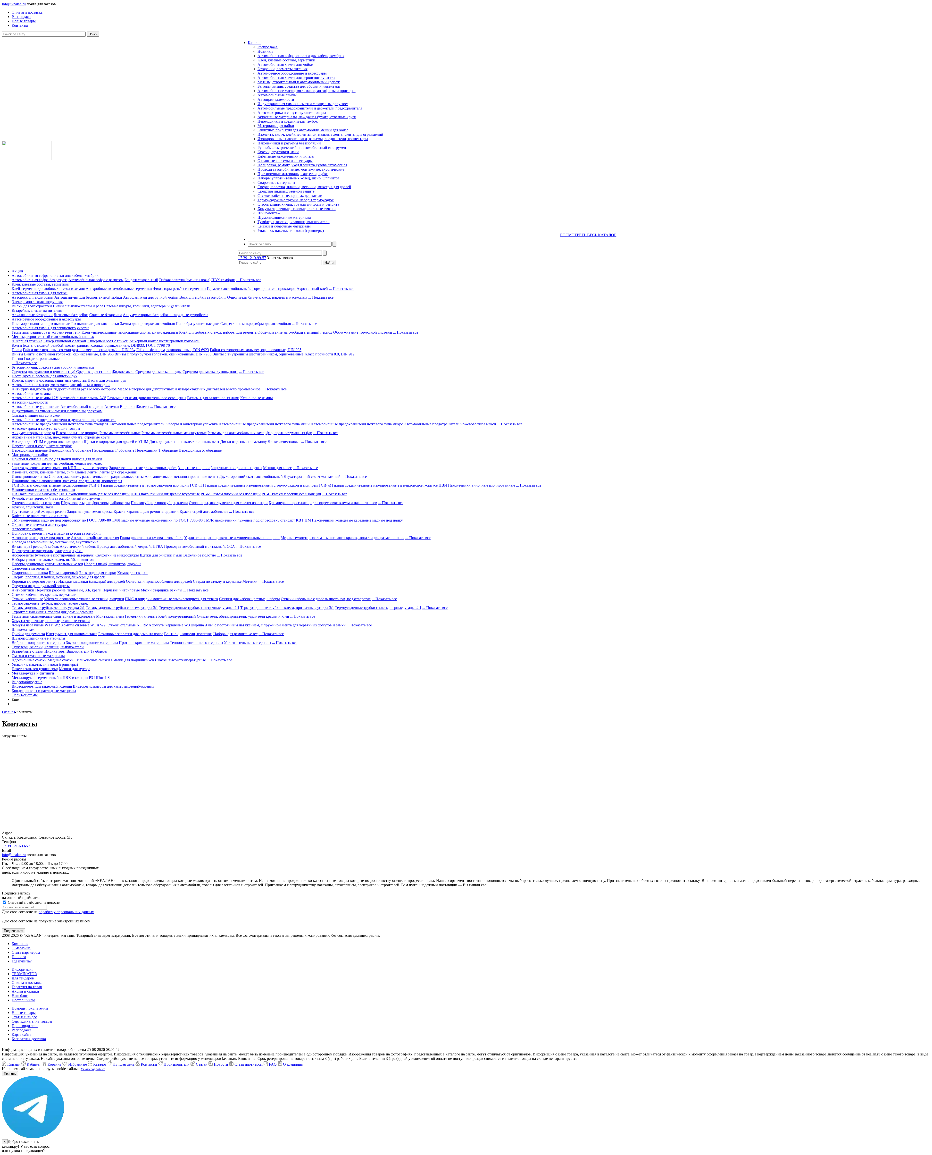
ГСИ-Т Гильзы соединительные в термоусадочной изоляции (139, 485)
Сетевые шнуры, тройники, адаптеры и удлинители (147, 306)
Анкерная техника (27, 341)
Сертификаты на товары (32, 1021)
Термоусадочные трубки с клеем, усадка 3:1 (122, 608)
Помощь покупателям (30, 1008)
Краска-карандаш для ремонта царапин (146, 511)
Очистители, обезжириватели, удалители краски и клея (243, 616)
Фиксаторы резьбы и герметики (179, 289)
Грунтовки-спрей (26, 511)
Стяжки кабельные (27, 599)
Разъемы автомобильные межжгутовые (174, 433)
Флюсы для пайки (87, 459)
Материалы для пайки (276, 126)
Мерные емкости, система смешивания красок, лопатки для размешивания (342, 538)
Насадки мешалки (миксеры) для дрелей (91, 581)
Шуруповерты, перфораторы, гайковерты (95, 503)
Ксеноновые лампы (256, 398)
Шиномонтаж (269, 213)
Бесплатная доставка (29, 1039)
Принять (10, 1073)
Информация (22, 969)
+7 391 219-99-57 (252, 258)
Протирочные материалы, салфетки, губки (293, 174)
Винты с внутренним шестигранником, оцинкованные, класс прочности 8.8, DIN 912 (283, 354)
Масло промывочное (243, 389)
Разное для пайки (56, 459)
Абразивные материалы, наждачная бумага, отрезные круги (307, 117)
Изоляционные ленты (30, 476)
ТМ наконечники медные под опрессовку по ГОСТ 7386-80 (61, 520)
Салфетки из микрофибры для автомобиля (255, 323)
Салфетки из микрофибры (117, 555)
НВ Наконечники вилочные (35, 494)
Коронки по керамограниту (34, 581)
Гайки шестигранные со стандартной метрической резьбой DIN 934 (79, 350)
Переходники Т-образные (156, 450)
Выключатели (78, 651)
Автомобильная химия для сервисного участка (296, 78)
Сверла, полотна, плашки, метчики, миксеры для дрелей (304, 187)
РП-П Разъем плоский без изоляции (291, 494)
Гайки (17, 350)
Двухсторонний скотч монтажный (312, 476)
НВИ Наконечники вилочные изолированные (477, 485)
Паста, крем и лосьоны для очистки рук (44, 376)
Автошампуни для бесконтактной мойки (88, 297)
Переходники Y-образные (70, 450)
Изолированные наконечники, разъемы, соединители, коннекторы (313, 139)
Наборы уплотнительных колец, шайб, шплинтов (299, 178)
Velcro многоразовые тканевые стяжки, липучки (84, 599)
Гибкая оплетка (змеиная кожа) (184, 280)
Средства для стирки (93, 372)
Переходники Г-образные (113, 450)
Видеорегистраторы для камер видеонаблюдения (113, 686)
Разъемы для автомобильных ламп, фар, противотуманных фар (260, 433)
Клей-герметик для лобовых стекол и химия (48, 289)
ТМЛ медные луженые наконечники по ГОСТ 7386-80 (157, 520)
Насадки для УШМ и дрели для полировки (47, 441)
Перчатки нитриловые (121, 590)
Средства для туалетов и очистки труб (44, 372)
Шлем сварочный (63, 573)
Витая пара (21, 546)
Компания (20, 944)
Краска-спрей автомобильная (204, 511)
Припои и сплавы (26, 459)
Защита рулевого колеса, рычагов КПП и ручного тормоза (60, 468)
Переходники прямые (30, 450)
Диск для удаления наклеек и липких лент (184, 441)
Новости (19, 957)
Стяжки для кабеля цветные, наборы (249, 599)
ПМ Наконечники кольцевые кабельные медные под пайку (354, 520)
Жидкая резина (53, 511)
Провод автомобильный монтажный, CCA (199, 546)
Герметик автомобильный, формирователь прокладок (251, 289)
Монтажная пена (110, 616)
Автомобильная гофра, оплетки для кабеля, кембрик (301, 56)
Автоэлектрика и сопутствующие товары (292, 112)
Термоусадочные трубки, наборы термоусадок (296, 200)
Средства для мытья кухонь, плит (210, 372)
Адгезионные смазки (29, 660)
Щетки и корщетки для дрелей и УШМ (116, 441)
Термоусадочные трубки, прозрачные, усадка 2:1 (199, 608)
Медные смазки (61, 660)
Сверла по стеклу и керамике (217, 581)
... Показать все (248, 280)
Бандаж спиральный (141, 280)
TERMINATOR (24, 974)
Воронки (127, 407)
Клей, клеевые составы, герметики (286, 60)
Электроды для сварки (97, 573)
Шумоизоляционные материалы (284, 217)
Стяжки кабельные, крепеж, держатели (290, 196)
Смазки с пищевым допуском (36, 415)
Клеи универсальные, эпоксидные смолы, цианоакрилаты (130, 332)
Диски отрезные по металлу (243, 441)
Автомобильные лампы (277, 95)
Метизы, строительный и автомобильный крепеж (299, 82)
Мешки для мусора (74, 669)
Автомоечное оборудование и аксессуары (292, 73)
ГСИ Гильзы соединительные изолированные (50, 485)
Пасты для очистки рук (107, 380)
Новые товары (24, 1013)
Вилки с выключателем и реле (78, 306)
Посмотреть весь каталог (588, 235)
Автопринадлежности (276, 99)
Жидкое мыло (123, 372)
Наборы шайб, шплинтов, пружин (112, 564)
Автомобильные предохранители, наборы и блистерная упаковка (163, 424)
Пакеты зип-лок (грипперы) (35, 669)
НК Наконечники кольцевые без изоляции (94, 494)
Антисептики (23, 590)
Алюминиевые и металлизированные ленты (181, 476)
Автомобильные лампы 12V (35, 398)
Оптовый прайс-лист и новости (33, 902)
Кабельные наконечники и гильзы (286, 156)
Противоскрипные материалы (144, 643)
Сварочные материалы (276, 182)
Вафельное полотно (199, 555)
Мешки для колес (277, 468)
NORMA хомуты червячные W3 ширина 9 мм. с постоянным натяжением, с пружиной (209, 625)
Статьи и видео (24, 1017)
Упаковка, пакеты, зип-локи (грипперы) (291, 230)
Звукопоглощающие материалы (92, 643)
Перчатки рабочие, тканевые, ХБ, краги (68, 590)
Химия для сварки (132, 573)
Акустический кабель (78, 546)
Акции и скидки (25, 991)
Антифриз (20, 389)
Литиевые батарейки (71, 315)
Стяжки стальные (121, 625)
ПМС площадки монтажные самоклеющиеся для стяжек (171, 599)
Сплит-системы (25, 695)
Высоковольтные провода (77, 433)
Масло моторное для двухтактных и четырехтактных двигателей (171, 389)
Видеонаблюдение (27, 682)
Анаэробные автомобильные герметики (119, 289)
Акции (17, 271)
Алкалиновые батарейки (32, 315)
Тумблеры (99, 651)
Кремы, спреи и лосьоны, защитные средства (49, 380)
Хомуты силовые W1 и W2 (83, 625)
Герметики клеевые (141, 616)
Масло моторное (102, 389)
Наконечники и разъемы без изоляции (289, 143)
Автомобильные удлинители (35, 407)
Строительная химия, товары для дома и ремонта (298, 204)
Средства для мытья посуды (158, 372)
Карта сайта (21, 1034)
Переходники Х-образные (200, 450)
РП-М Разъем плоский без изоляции (231, 494)
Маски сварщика (155, 590)
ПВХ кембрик (223, 280)
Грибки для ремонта (28, 634)
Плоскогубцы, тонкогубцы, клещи (159, 503)
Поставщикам (23, 1000)
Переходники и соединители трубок (288, 121)
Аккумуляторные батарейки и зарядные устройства (165, 315)
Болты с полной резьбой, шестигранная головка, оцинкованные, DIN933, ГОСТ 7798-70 (96, 345)
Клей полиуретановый (177, 616)
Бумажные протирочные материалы (64, 555)
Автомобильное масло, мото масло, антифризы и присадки (307, 91)
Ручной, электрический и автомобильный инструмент (303, 147)
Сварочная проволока (30, 573)
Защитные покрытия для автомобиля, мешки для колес (303, 130)
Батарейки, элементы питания (283, 69)
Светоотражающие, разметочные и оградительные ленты (96, 476)
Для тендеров (23, 978)
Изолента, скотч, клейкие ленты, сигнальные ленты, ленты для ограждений (320, 134)
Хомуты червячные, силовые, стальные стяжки (297, 209)
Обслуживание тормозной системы (362, 332)
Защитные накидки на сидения (236, 468)
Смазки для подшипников (132, 660)
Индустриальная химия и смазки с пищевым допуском (303, 104)
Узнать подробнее (93, 1069)
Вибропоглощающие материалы (38, 643)
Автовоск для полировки (32, 297)
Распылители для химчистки (95, 323)
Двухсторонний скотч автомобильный (251, 476)
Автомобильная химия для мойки (285, 64)
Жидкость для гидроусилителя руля (59, 389)
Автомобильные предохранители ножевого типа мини (264, 424)
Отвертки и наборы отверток (36, 503)
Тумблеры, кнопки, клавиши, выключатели (294, 222)
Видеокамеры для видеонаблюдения (42, 686)
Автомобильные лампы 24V (82, 398)
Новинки (265, 51)
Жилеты (142, 407)
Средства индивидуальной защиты (287, 191)
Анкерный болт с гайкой (107, 341)
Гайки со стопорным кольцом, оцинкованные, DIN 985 (255, 350)
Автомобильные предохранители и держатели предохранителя (310, 108)
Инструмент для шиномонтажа (71, 634)
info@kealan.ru (14, 4)
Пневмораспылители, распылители (41, 323)
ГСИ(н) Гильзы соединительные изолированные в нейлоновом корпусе (378, 485)
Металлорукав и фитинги (33, 673)
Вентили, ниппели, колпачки (188, 634)
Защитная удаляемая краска (90, 511)
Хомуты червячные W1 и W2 (36, 625)
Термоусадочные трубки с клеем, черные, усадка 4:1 (378, 608)
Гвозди (17, 358)
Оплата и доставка (27, 982)
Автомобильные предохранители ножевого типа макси (450, 424)
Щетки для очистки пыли (161, 555)
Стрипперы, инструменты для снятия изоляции (228, 503)
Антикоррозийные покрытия (95, 538)
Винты (17, 354)
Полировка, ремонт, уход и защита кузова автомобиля (302, 165)
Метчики (250, 581)
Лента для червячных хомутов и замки (314, 625)
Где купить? (22, 961)
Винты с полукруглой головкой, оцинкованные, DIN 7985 (163, 354)
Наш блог (20, 996)
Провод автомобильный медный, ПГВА (130, 546)
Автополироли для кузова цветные (41, 538)
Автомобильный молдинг (81, 407)
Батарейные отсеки (27, 651)
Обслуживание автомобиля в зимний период (295, 332)
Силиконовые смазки (92, 660)
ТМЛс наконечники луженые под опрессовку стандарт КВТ (254, 520)
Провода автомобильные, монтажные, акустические (301, 169)
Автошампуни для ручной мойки (150, 297)
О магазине (21, 948)
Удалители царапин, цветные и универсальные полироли (232, 538)
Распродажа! (268, 47)
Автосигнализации (27, 529)
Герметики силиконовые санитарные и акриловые (53, 616)
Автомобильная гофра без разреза (39, 280)
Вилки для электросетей (32, 306)
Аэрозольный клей (312, 289)
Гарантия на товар (27, 987)
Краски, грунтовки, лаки (278, 152)
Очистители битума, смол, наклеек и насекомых (267, 297)
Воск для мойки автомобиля (202, 297)
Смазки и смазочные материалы (284, 226)
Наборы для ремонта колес (235, 634)
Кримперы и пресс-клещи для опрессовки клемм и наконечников (323, 503)
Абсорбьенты (23, 555)
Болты (17, 345)
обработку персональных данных (66, 912)
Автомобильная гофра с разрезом (96, 280)
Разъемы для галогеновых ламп (213, 398)
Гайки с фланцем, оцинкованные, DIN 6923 (172, 350)
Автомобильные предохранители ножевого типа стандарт (60, 424)
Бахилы (176, 590)
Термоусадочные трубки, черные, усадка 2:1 (48, 608)
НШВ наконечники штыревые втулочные (165, 494)
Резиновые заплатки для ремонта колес (130, 634)
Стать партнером (26, 952)
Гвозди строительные (41, 358)
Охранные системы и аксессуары (285, 161)
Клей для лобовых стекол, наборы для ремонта (218, 332)
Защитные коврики (194, 468)
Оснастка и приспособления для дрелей (159, 581)
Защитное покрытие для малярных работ (143, 468)
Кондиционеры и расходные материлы (44, 691)
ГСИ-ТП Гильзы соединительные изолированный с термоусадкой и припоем (254, 485)
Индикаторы (55, 651)
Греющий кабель (45, 546)
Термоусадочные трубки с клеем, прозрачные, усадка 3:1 (287, 608)
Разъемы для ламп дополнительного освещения (146, 398)
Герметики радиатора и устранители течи (46, 332)
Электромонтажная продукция (37, 302)
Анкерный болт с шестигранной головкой (164, 341)
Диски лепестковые (284, 441)
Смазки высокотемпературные (180, 660)
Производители (25, 1026)
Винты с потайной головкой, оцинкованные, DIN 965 (69, 354)
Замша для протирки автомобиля (147, 323)
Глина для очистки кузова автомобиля (151, 538)
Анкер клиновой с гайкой (64, 341)
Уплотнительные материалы (247, 643)
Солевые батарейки (105, 315)
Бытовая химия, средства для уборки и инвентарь (299, 86)
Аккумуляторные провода (33, 433)
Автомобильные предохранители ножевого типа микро (357, 424)
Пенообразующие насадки (197, 323)
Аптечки (111, 407)
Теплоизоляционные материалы (196, 643)
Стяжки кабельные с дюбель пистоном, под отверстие (326, 599)
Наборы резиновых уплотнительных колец (47, 564)
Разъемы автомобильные (120, 433)
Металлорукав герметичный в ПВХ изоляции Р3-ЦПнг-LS (61, 677)
